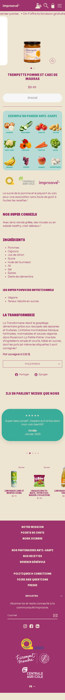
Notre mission (33, 527)
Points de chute (32, 532)
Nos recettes (32, 556)
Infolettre (31, 596)
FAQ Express (32, 364)
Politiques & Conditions (33, 573)
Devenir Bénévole (32, 562)
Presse (32, 585)
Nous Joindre (32, 538)
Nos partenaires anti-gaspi (32, 550)
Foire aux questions (32, 579)
